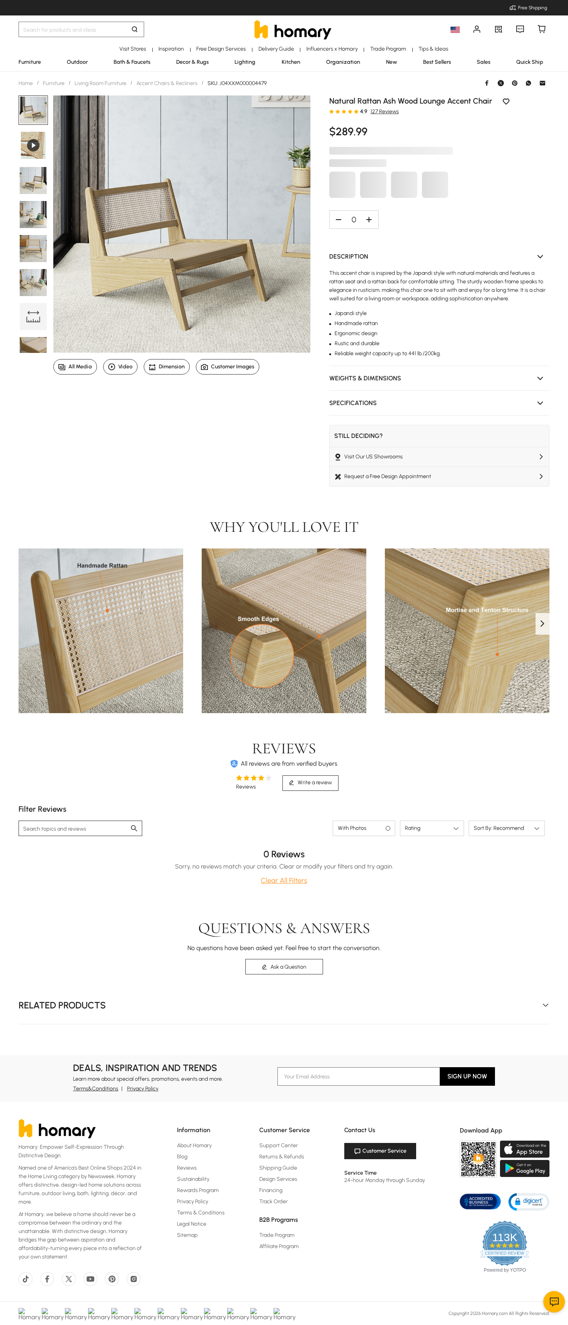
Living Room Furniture (100, 83)
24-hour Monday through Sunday (384, 1180)
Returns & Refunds (281, 1156)
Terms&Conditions (95, 1088)
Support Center (278, 1145)
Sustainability (193, 1179)
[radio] (331, 111)
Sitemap (187, 1235)
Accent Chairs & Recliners (167, 83)
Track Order (273, 1201)
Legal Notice (191, 1224)
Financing (270, 1190)
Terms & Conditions (200, 1212)
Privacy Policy (142, 1088)
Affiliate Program (279, 1246)
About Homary (194, 1145)
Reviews (187, 1168)
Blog (182, 1156)
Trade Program (276, 1235)
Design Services (278, 1179)
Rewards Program (198, 1190)
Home (26, 83)
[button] (439, 256)
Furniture (54, 83)
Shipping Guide (278, 1168)
